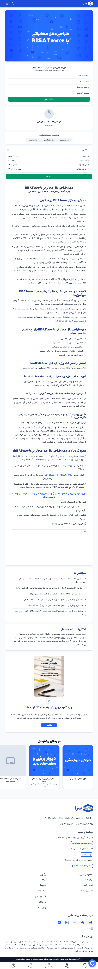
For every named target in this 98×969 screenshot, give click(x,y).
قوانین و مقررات (86, 890)
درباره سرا (89, 879)
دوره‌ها (43, 879)
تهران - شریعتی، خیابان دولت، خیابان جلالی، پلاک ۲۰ (67, 818)
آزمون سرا (42, 907)
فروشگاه (42, 902)
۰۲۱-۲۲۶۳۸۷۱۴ (66, 824)
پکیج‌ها (43, 885)
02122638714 (51, 475)
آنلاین (84, 150)
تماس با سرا (88, 885)
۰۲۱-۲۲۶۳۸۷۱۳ (82, 824)
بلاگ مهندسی (40, 896)
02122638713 (65, 475)
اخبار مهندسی (40, 890)
